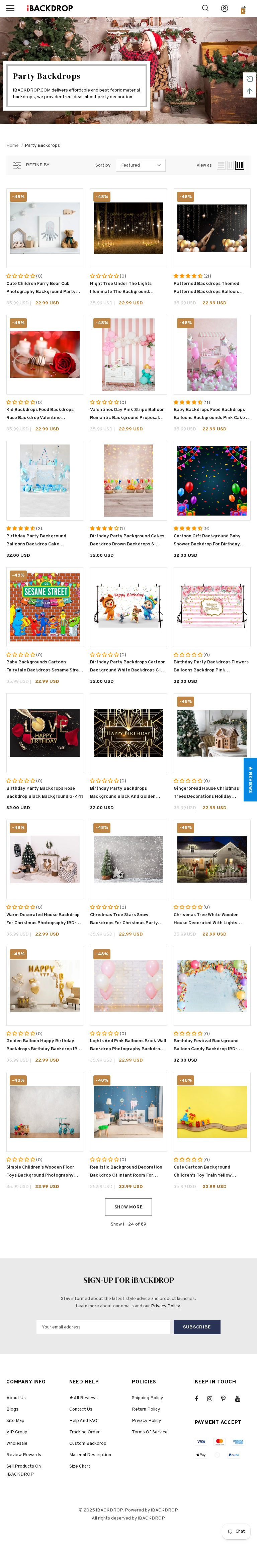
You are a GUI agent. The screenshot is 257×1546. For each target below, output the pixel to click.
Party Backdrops (42, 145)
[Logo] (49, 8)
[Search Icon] (205, 8)
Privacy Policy (165, 1306)
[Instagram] (213, 1399)
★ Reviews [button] (250, 779)
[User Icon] (224, 8)
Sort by (103, 165)
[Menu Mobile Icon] (10, 8)
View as (204, 165)
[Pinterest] (227, 1399)
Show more (128, 1207)
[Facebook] (201, 1399)
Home (12, 145)
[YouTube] (241, 1399)
